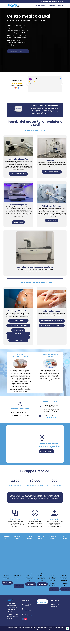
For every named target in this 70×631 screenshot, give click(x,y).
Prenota (44, 5)
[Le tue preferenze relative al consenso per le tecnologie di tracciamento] (67, 628)
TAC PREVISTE (51, 220)
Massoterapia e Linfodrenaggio (51, 325)
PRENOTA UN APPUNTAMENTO (18, 51)
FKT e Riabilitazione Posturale (51, 320)
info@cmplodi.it (28, 615)
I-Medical (59, 5)
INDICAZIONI (7, 582)
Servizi (37, 5)
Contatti (52, 5)
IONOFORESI (18, 340)
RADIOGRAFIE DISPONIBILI (52, 171)
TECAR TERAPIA (18, 320)
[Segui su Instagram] (25, 619)
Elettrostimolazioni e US (18, 325)
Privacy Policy (55, 604)
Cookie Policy (55, 606)
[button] (62, 84)
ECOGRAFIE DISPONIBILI (18, 173)
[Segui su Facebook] (23, 619)
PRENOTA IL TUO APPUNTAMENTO (41, 602)
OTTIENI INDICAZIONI (46, 451)
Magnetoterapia (18, 337)
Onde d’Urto (18, 333)
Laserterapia (18, 330)
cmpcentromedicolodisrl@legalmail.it (45, 629)
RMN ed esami (18, 222)
